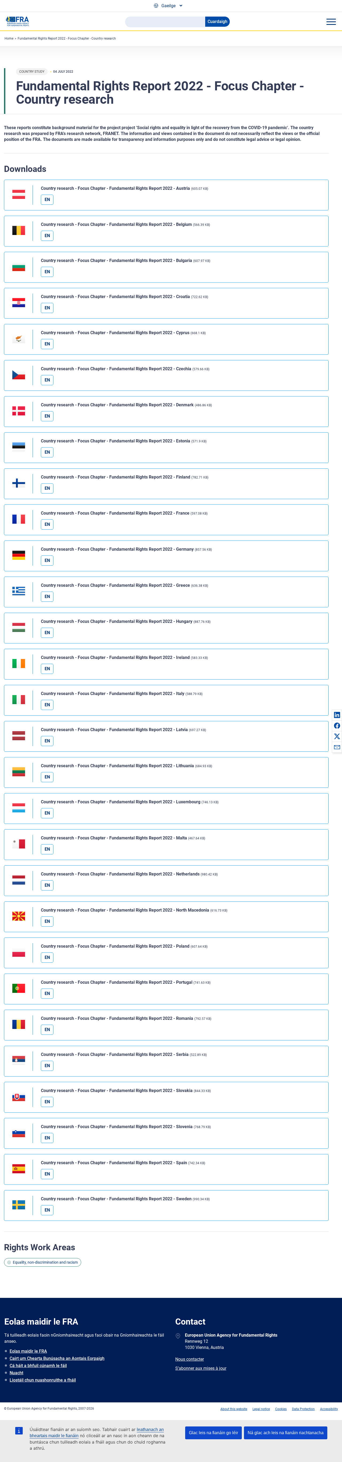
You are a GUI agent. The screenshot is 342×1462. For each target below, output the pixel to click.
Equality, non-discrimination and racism (45, 1262)
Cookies (281, 1409)
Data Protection (303, 1409)
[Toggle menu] (331, 21)
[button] (337, 714)
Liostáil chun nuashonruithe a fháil (43, 1380)
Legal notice (261, 1409)
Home (9, 38)
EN (47, 199)
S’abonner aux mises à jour (200, 1368)
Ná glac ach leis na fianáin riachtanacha (286, 1432)
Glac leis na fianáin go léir (213, 1432)
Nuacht (16, 1372)
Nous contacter (189, 1359)
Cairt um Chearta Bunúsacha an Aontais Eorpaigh (57, 1358)
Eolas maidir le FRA (28, 1351)
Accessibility (329, 1409)
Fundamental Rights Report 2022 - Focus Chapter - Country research (67, 38)
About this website (233, 1409)
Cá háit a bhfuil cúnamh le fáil (38, 1365)
